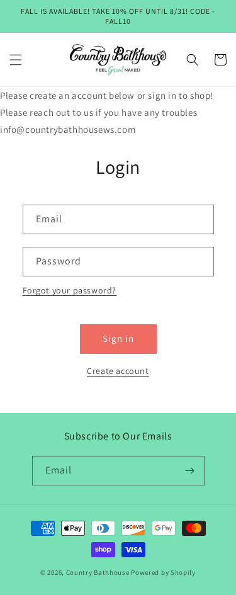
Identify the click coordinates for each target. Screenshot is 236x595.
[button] (16, 60)
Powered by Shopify (163, 572)
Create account (118, 371)
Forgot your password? (70, 290)
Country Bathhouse (98, 572)
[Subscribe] (190, 470)
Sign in (118, 338)
